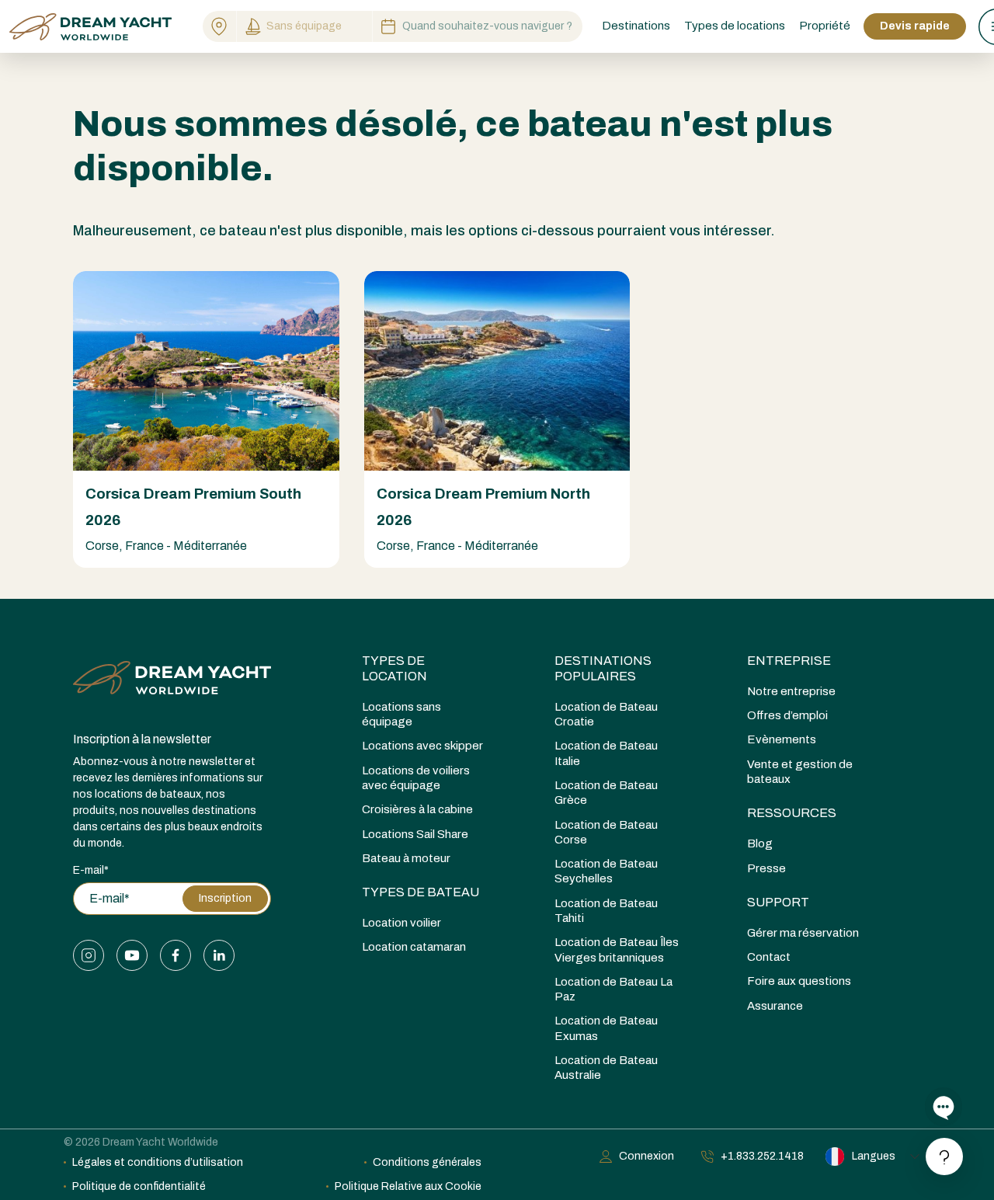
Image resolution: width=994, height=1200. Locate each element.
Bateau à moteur (406, 858)
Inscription (225, 898)
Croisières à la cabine (417, 809)
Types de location (394, 668)
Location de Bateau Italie (606, 753)
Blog (760, 843)
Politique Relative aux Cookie (408, 1186)
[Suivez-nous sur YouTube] (132, 955)
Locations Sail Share (415, 834)
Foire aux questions (799, 981)
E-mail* (91, 870)
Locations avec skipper (422, 745)
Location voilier (401, 923)
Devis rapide (915, 26)
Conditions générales (427, 1162)
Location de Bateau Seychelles (606, 871)
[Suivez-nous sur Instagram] (88, 955)
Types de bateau (420, 892)
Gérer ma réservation (803, 933)
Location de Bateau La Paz (613, 989)
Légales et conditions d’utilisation (157, 1162)
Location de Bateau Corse (606, 832)
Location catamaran (414, 947)
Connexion (646, 1156)
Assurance (775, 1006)
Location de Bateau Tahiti (606, 910)
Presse (766, 868)
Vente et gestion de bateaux (800, 771)
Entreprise (789, 660)
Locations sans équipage (401, 714)
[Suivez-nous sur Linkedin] (219, 955)
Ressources (791, 812)
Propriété (824, 25)
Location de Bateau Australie (606, 1067)
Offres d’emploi (787, 715)
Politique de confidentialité (139, 1186)
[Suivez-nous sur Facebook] (175, 955)
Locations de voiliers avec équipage (416, 777)
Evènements (781, 739)
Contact (769, 957)
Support (778, 902)
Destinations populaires (603, 668)
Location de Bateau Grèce (606, 792)
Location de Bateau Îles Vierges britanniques (616, 949)
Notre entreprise (791, 691)
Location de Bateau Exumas (606, 1028)
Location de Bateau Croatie (606, 714)
